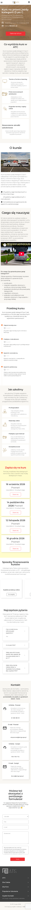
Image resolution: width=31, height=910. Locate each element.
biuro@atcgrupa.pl (17, 776)
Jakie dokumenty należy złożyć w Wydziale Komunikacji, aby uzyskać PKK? (13, 668)
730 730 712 (15, 756)
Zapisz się (15, 494)
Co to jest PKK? (11, 645)
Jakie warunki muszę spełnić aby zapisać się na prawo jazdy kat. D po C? (13, 655)
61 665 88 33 (15, 718)
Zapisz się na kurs (15, 33)
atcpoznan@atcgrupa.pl (18, 737)
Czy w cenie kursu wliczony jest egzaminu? (12, 631)
